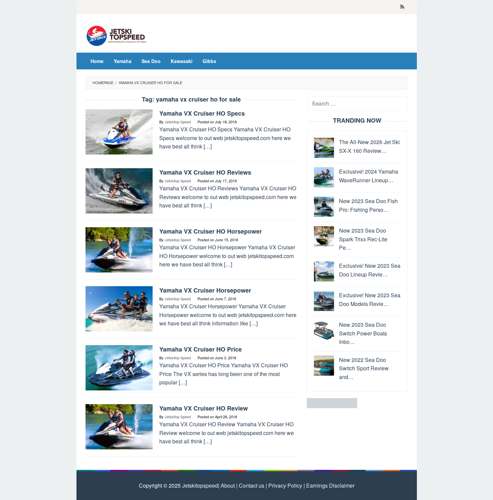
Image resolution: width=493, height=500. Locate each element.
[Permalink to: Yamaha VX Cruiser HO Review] (119, 426)
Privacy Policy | (286, 485)
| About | (227, 485)
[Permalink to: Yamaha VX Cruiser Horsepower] (119, 308)
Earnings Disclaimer (329, 485)
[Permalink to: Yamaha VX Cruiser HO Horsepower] (119, 249)
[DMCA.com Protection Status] (332, 403)
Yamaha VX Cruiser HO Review (203, 408)
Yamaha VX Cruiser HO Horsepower (210, 231)
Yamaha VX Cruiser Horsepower (205, 290)
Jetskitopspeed (200, 485)
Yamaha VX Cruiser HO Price (200, 349)
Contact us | (252, 485)
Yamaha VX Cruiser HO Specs (202, 113)
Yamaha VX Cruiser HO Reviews (205, 172)
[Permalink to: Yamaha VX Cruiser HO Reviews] (119, 190)
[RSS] (402, 7)
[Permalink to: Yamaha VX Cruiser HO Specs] (119, 131)
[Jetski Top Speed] (117, 35)
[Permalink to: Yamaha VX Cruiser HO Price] (119, 367)
